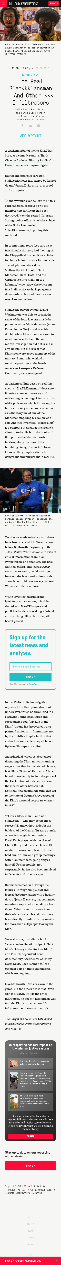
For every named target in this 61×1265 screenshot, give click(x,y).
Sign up (30, 676)
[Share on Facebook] (22, 126)
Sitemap (30, 1237)
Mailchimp (34, 684)
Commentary (30, 75)
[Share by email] (30, 126)
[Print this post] (39, 126)
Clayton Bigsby (38, 165)
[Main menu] (3, 3)
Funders (30, 1244)
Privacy (30, 1230)
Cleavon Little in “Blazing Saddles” (28, 160)
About (30, 1217)
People (30, 1224)
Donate (54, 3)
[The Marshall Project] (22, 3)
